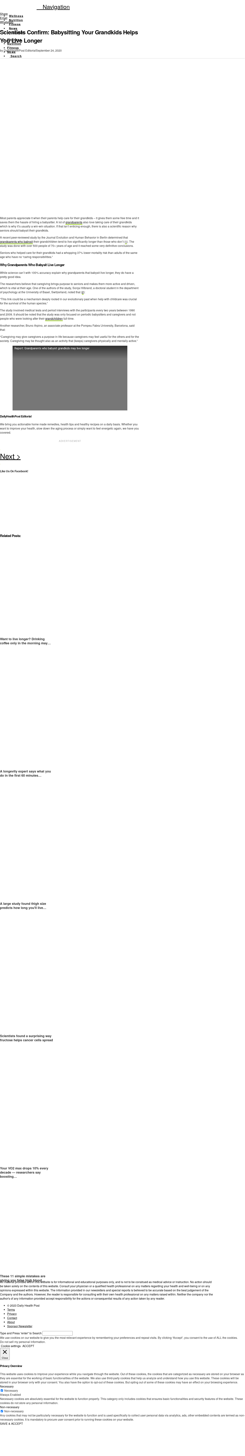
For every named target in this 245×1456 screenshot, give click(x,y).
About (11, 1322)
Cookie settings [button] (11, 1346)
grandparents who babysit (16, 241)
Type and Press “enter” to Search (21, 1333)
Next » (70, 457)
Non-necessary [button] (9, 1407)
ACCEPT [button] (28, 1346)
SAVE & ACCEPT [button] (11, 1423)
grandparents (73, 222)
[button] (53, 6)
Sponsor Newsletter (19, 1326)
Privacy (12, 1314)
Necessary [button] (7, 1386)
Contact (12, 1318)
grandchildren (54, 318)
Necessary (11, 1390)
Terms (11, 1310)
